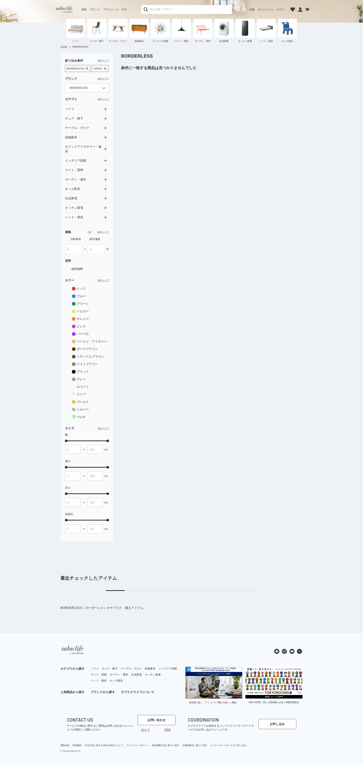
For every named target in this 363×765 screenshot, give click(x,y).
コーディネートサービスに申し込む (228, 745)
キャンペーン (266, 9)
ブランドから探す (103, 692)
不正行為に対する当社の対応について (104, 745)
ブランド (95, 9)
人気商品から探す (72, 692)
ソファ (95, 668)
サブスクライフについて (137, 692)
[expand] (105, 109)
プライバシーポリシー (137, 745)
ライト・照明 (99, 674)
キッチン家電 (153, 674)
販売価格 (94, 239)
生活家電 (136, 674)
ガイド (281, 9)
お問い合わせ (156, 720)
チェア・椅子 (110, 668)
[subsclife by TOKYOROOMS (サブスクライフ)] (64, 9)
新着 (84, 9)
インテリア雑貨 (167, 668)
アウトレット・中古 (115, 9)
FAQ (167, 729)
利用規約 (77, 745)
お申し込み (277, 724)
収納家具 (150, 668)
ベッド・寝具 (99, 680)
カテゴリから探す (72, 668)
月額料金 (75, 239)
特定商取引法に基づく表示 (165, 745)
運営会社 (65, 745)
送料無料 (77, 269)
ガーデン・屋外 (119, 674)
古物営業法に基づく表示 (194, 745)
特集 (252, 9)
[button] (77, 68)
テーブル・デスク (131, 668)
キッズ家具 (116, 680)
